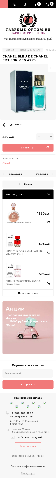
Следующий (41, 174)
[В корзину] (48, 222)
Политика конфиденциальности (28, 466)
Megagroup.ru (28, 473)
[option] (28, 92)
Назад (28, 184)
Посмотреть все (28, 293)
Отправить (28, 384)
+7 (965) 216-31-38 (21, 416)
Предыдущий (15, 174)
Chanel (6, 163)
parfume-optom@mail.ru (31, 437)
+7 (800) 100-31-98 (22, 413)
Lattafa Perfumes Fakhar (18, 222)
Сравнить (52, 68)
